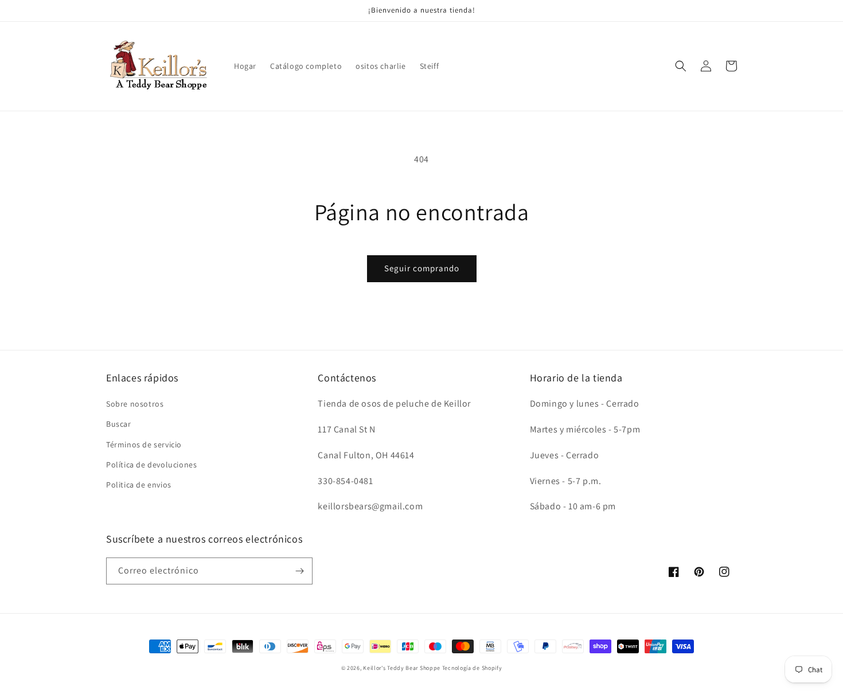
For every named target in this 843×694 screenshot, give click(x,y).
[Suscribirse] (299, 570)
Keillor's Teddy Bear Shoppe (401, 668)
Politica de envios (138, 484)
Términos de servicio (144, 444)
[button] (680, 66)
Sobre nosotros (134, 404)
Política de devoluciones (151, 464)
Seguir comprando (421, 268)
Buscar (118, 424)
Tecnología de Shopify (472, 668)
